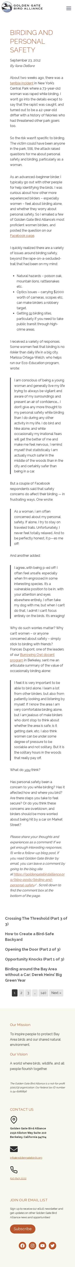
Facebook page (22, 236)
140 (43, 993)
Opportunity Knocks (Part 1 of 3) (34, 959)
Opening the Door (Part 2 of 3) (32, 949)
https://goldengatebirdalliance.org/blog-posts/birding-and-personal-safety (37, 879)
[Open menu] (68, 8)
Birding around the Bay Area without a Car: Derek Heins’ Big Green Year (33, 974)
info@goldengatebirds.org (26, 1157)
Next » (56, 993)
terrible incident (22, 83)
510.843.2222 (18, 1178)
